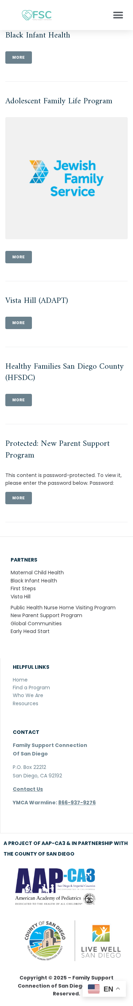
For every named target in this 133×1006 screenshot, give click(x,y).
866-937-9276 (77, 802)
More (18, 57)
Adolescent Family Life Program (58, 101)
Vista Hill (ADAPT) (36, 301)
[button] (118, 15)
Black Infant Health (37, 35)
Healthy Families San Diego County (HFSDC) (64, 372)
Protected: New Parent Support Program (57, 449)
